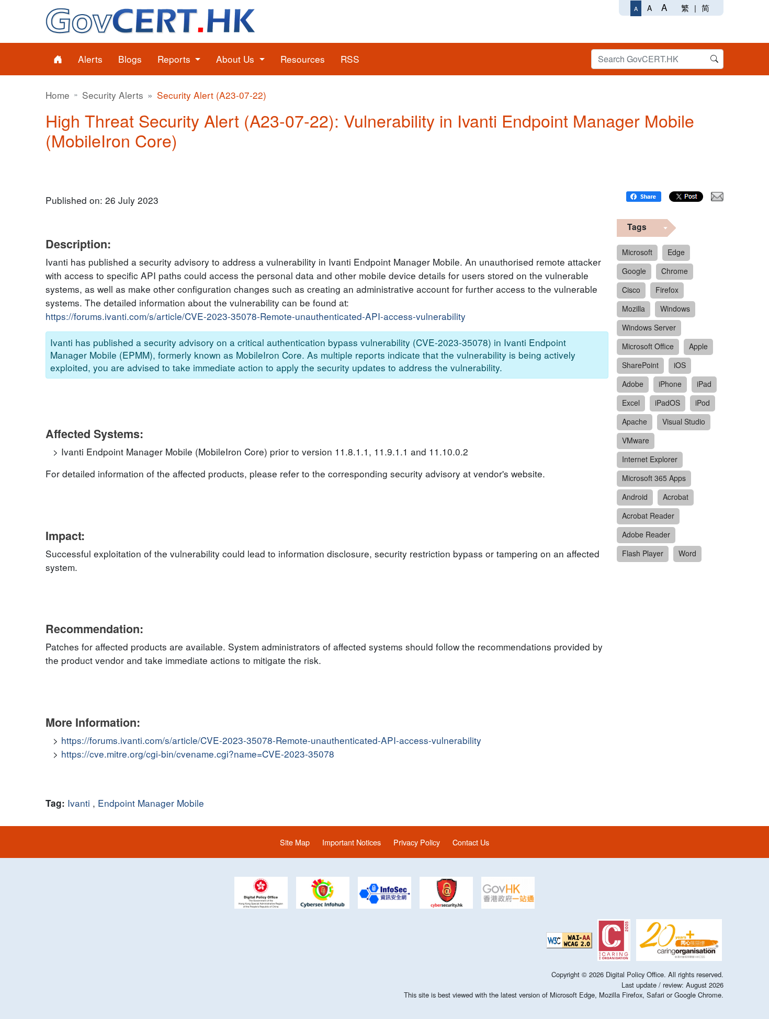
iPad (704, 384)
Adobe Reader (646, 534)
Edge (676, 252)
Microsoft (637, 252)
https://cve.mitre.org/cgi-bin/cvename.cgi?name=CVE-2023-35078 (197, 753)
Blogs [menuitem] (130, 58)
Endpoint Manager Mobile (151, 802)
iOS (680, 365)
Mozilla (633, 308)
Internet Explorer (649, 459)
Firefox (666, 289)
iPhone (670, 384)
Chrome (674, 271)
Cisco (631, 289)
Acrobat (675, 496)
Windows (675, 308)
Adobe (632, 384)
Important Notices (351, 842)
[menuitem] (58, 59)
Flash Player (642, 553)
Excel (631, 402)
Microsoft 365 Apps (654, 478)
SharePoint (640, 365)
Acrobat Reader (648, 515)
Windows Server (649, 327)
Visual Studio (683, 421)
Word (687, 553)
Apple (698, 346)
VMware (635, 440)
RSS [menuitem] (350, 58)
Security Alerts (112, 94)
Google (634, 271)
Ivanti (78, 802)
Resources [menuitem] (302, 58)
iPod (702, 402)
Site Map (295, 842)
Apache (634, 421)
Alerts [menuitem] (90, 58)
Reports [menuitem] (175, 58)
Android (635, 496)
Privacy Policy (416, 842)
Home (58, 94)
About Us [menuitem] (236, 58)
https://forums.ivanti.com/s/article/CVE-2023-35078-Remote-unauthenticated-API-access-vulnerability (256, 316)
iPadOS (667, 402)
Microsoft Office (648, 346)
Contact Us (471, 842)
